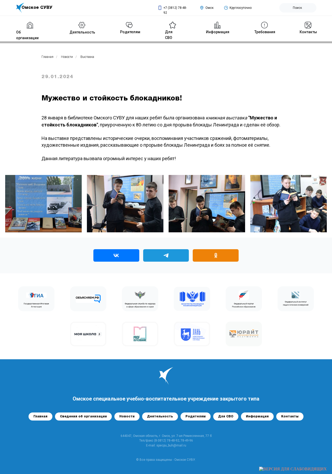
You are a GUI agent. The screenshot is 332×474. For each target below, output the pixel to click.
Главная (47, 57)
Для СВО (225, 416)
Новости (67, 57)
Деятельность (82, 32)
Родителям (195, 416)
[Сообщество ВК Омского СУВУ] (116, 255)
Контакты (308, 32)
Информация (217, 32)
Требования (264, 32)
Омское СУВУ (37, 8)
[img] (82, 25)
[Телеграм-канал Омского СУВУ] (166, 255)
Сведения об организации (83, 416)
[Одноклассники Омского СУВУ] (216, 255)
